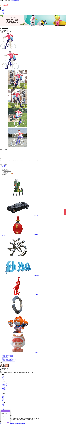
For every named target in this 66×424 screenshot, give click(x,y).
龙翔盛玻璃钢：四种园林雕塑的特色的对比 (7, 360)
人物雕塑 (3, 395)
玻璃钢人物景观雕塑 (4, 385)
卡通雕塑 (10, 423)
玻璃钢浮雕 (12, 423)
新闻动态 (3, 403)
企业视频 (3, 379)
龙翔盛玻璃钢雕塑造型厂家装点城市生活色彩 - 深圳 (9, 359)
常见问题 (15, 0)
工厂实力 (3, 378)
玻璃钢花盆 (23, 423)
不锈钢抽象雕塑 (4, 387)
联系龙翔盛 (12, 0)
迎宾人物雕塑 (4, 166)
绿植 (2, 391)
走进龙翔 (3, 12)
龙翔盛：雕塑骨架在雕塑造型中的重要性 (7, 358)
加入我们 (3, 409)
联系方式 (3, 408)
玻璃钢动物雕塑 (4, 384)
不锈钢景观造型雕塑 (4, 383)
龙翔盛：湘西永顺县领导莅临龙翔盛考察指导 (8, 355)
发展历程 (3, 376)
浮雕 (2, 400)
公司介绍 (3, 375)
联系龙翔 (3, 13)
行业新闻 (3, 404)
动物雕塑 (3, 398)
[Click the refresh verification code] (12, 173)
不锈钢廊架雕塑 (4, 389)
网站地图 (18, 0)
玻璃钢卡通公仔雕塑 (4, 386)
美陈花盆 (3, 397)
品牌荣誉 (3, 377)
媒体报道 (3, 405)
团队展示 (3, 10)
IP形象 (3, 396)
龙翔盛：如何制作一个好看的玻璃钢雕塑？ (7, 356)
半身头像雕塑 (4, 165)
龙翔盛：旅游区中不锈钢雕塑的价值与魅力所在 (8, 361)
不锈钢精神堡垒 (4, 388)
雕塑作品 (3, 8)
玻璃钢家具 (19, 423)
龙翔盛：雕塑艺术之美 (5, 357)
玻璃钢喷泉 (16, 423)
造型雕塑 (3, 399)
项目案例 (3, 9)
